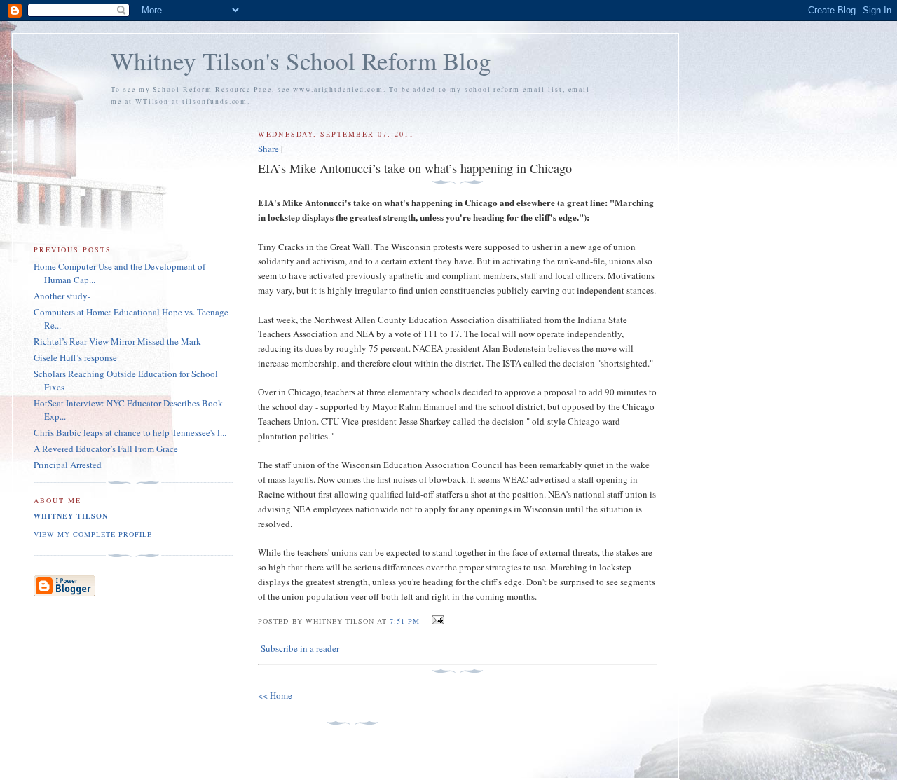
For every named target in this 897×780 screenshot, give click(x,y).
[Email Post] (436, 620)
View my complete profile (93, 534)
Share (268, 148)
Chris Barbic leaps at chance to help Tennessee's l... (130, 432)
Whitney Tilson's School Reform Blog (301, 60)
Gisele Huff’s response (75, 357)
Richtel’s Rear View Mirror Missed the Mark (117, 341)
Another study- (62, 295)
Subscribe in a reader (300, 648)
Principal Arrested (68, 464)
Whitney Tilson (71, 516)
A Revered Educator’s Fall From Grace (106, 448)
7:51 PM (405, 621)
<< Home (275, 695)
